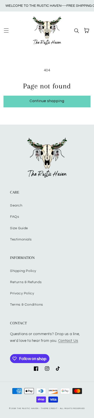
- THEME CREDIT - (49, 408)
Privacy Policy (22, 293)
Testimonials (21, 239)
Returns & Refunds (26, 282)
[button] (6, 30)
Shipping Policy (23, 271)
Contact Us (68, 341)
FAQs (14, 216)
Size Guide (19, 228)
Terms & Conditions (26, 304)
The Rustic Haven (28, 408)
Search (16, 205)
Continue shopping (47, 101)
